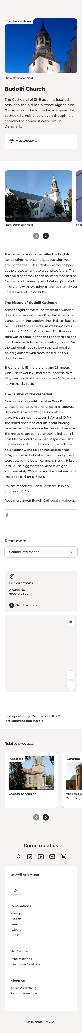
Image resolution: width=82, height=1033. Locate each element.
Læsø (14, 924)
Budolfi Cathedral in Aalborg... (54, 500)
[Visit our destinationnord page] (63, 856)
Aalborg (16, 929)
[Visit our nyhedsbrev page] (52, 856)
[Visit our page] (29, 856)
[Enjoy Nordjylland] (25, 875)
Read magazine (21, 959)
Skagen (16, 919)
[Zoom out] (71, 685)
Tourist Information (24, 993)
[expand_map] (71, 622)
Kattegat (17, 913)
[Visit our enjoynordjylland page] (18, 856)
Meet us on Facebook (25, 964)
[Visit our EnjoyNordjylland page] (41, 856)
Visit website (25, 140)
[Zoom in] (71, 675)
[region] (41, 653)
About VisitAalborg (24, 988)
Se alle (15, 935)
